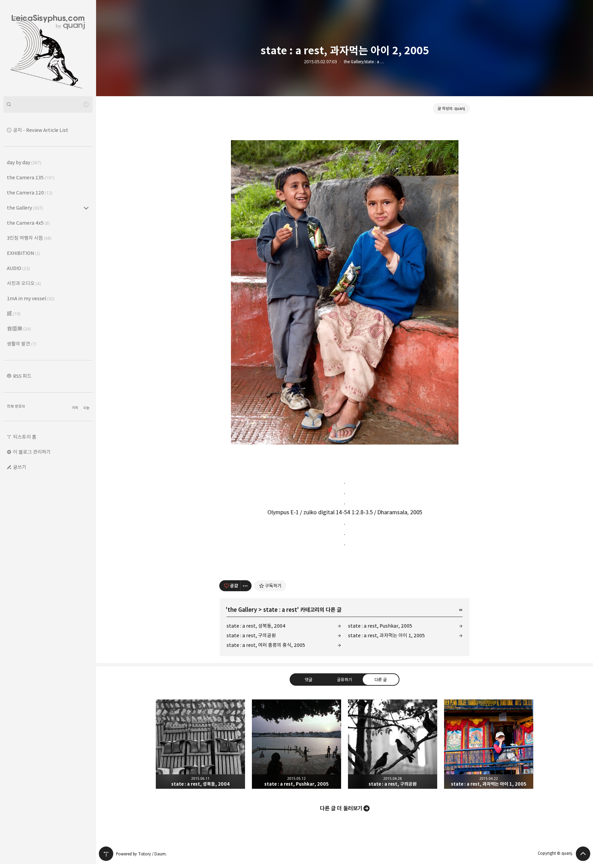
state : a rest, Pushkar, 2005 (380, 625)
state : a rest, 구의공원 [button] (392, 744)
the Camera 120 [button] (30, 192)
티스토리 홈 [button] (24, 437)
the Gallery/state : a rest (364, 61)
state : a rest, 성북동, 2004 (256, 625)
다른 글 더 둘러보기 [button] (341, 808)
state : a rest (280, 609)
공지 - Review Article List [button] (40, 130)
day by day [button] (24, 162)
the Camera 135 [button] (31, 177)
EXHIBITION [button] (23, 253)
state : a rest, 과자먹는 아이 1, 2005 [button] (488, 744)
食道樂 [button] (19, 328)
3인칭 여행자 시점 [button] (29, 238)
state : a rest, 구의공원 (251, 635)
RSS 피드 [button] (22, 376)
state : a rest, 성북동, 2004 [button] (200, 744)
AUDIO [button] (18, 268)
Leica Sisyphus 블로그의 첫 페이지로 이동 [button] (48, 48)
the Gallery (242, 609)
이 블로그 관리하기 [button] (32, 452)
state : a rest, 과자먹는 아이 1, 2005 (386, 635)
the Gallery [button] (25, 207)
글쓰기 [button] (19, 467)
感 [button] (14, 313)
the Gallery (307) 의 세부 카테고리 (86, 207)
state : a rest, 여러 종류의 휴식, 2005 (265, 645)
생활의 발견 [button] (21, 343)
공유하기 (344, 679)
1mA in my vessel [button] (31, 298)
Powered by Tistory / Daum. (141, 853)
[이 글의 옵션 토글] (246, 585)
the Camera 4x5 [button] (28, 223)
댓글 (308, 679)
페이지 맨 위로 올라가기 (583, 853)
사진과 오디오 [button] (24, 283)
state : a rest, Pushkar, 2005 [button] (296, 744)
